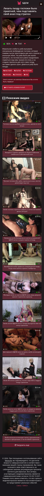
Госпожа (28, 71)
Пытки (18, 71)
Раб (26, 75)
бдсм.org (8, 460)
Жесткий (8, 71)
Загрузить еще (22, 445)
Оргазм (8, 75)
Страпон (17, 75)
